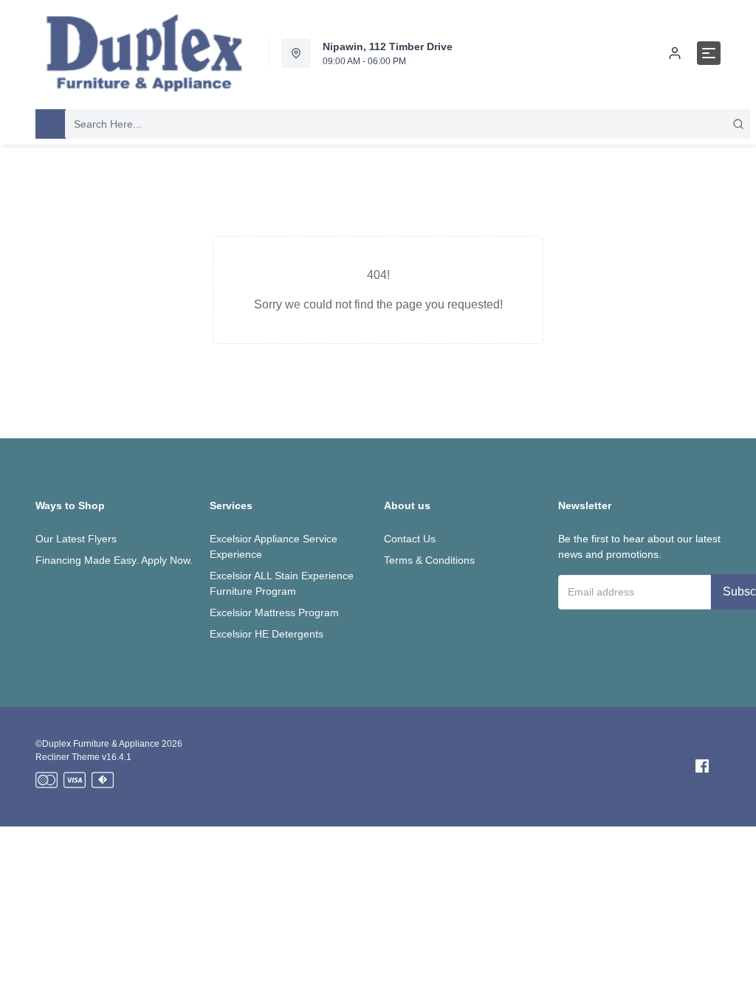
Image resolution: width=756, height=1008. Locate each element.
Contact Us (410, 539)
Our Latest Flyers (76, 539)
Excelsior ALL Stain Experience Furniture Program (282, 583)
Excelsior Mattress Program (274, 612)
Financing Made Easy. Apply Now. (114, 560)
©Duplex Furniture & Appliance (97, 744)
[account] (674, 53)
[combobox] (407, 124)
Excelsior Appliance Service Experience (273, 546)
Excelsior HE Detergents (266, 634)
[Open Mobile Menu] (709, 53)
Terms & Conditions (429, 560)
